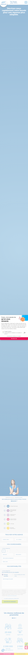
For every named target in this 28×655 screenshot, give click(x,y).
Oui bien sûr (14, 338)
